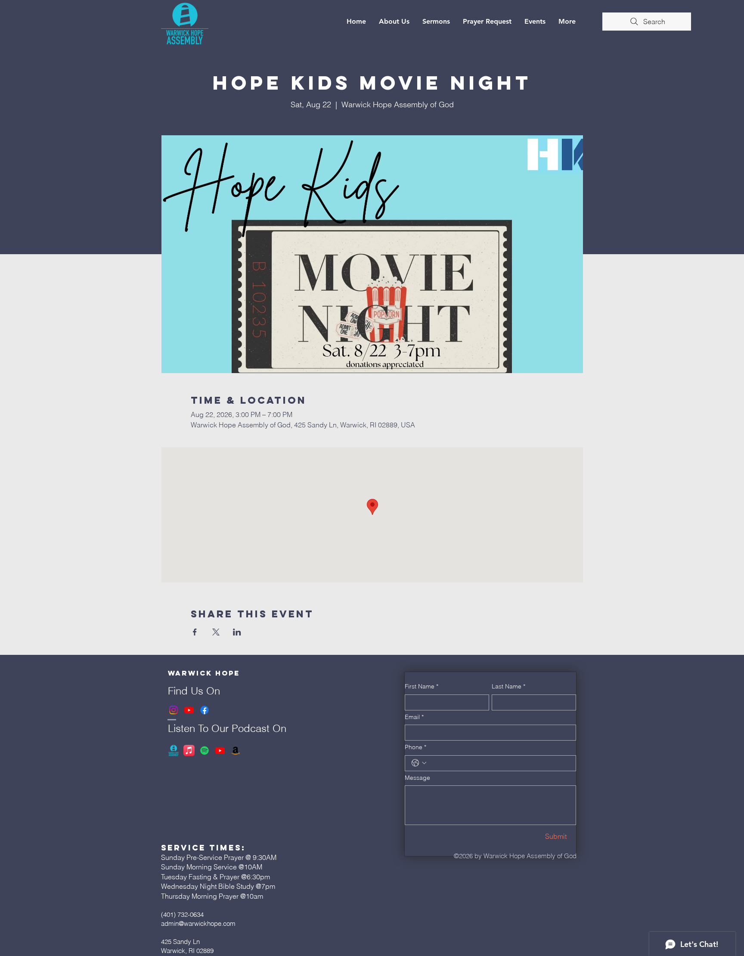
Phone (415, 747)
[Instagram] (173, 710)
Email (414, 717)
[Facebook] (204, 710)
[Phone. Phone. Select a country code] (419, 763)
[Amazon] (235, 750)
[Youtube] (189, 710)
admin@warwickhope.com (198, 923)
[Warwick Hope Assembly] (173, 750)
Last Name (508, 686)
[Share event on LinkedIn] (237, 632)
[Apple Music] (189, 750)
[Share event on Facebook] (195, 632)
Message (417, 778)
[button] (394, 21)
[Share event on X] (216, 632)
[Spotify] (204, 750)
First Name (421, 686)
